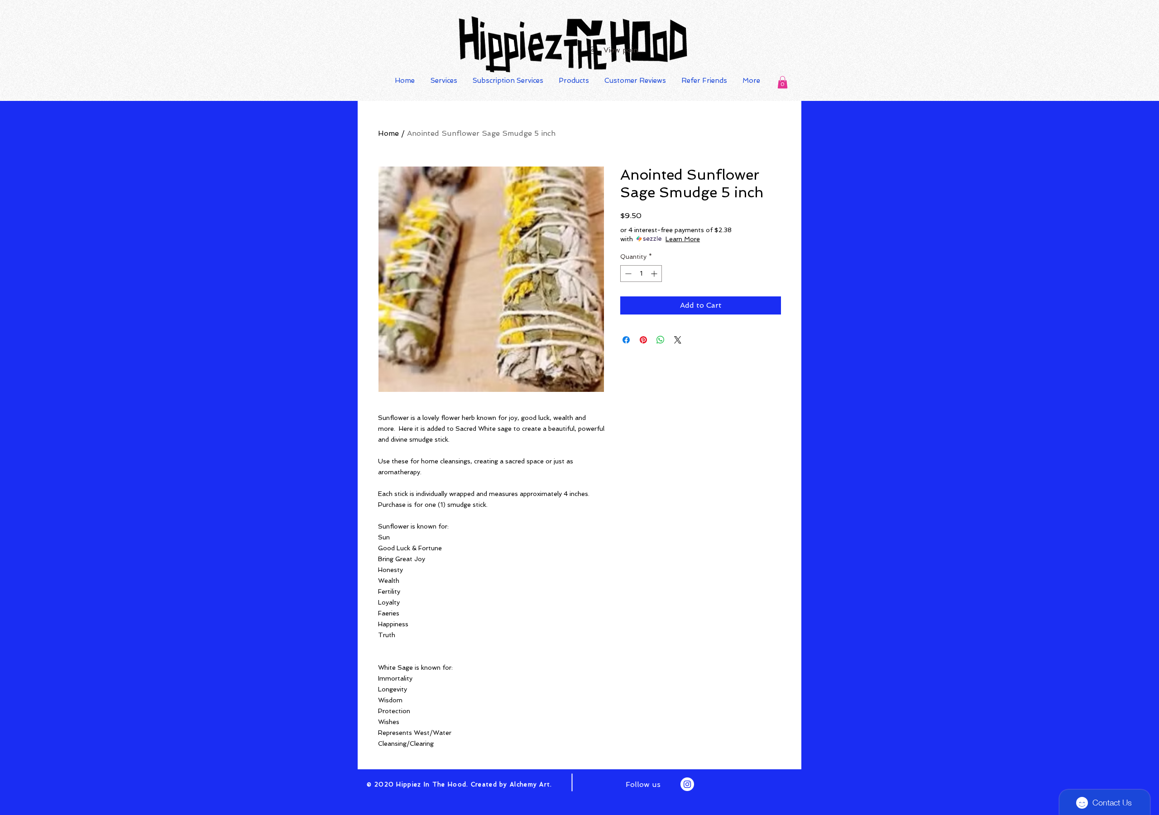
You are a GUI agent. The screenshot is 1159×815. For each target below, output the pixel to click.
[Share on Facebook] (626, 339)
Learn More (683, 239)
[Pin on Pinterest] (643, 339)
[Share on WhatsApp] (660, 339)
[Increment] (655, 273)
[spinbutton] (641, 273)
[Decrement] (627, 273)
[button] (782, 82)
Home (388, 133)
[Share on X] (677, 339)
